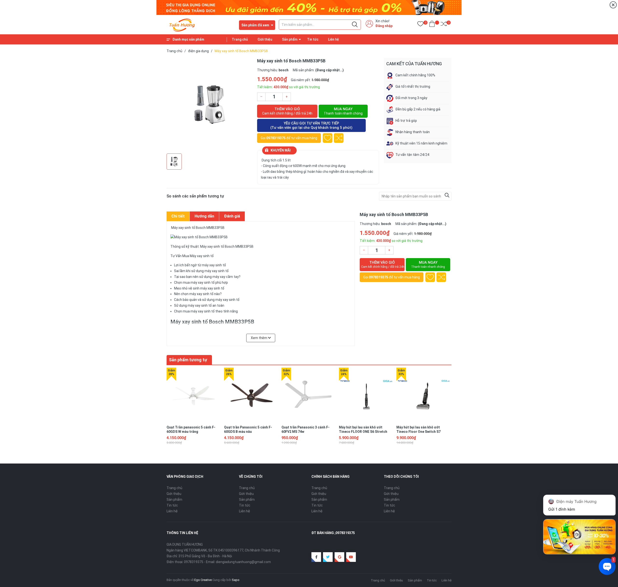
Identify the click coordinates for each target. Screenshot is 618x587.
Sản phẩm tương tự (188, 359)
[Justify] (355, 24)
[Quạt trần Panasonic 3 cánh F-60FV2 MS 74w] (309, 395)
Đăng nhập (384, 26)
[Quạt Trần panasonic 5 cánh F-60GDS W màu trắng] (194, 395)
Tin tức (312, 39)
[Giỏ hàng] (432, 25)
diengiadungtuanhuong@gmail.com (243, 562)
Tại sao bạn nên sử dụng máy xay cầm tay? (207, 277)
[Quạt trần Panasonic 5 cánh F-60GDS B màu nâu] (251, 395)
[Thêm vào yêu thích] (327, 138)
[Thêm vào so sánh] (339, 138)
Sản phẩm (289, 39)
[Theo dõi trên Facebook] (316, 557)
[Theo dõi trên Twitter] (328, 557)
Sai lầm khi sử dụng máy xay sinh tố (201, 271)
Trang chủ (240, 39)
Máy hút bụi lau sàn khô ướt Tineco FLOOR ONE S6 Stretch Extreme (363, 431)
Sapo (235, 580)
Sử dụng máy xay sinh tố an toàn (199, 305)
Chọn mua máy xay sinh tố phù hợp (201, 282)
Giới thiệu (265, 39)
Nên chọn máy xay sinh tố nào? (198, 294)
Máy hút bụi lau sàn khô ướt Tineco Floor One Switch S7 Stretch (418, 431)
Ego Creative (203, 580)
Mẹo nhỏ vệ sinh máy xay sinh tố (199, 288)
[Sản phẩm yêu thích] (420, 25)
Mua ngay (343, 111)
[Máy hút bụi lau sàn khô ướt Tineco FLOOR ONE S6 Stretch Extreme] (366, 395)
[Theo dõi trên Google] (339, 557)
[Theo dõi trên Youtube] (351, 557)
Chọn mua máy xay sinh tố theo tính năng (206, 311)
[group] (209, 104)
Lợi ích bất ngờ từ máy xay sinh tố (200, 265)
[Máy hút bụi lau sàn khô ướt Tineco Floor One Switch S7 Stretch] (423, 395)
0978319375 (276, 138)
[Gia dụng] (309, 7)
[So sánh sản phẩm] (444, 25)
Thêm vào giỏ (287, 111)
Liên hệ (333, 39)
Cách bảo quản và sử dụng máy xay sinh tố (206, 300)
